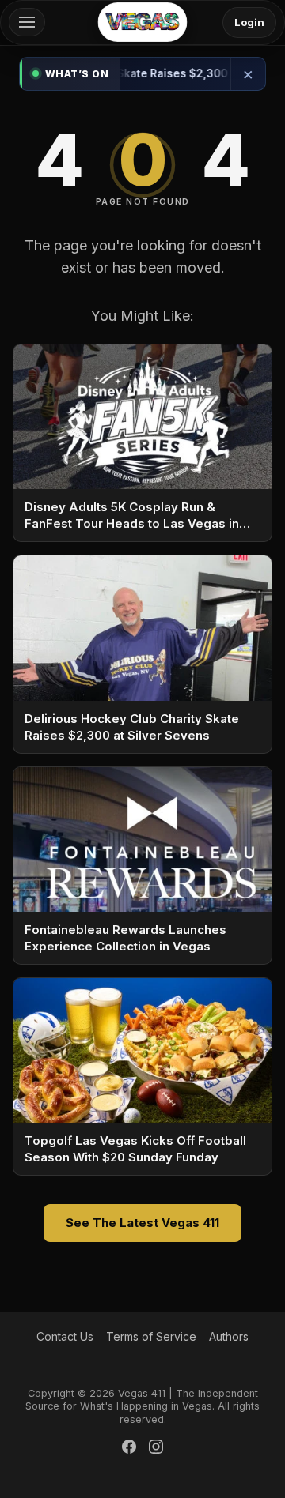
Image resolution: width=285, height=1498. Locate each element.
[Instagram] (156, 1449)
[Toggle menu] (27, 22)
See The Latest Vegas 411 (142, 1222)
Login (249, 22)
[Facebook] (129, 1449)
